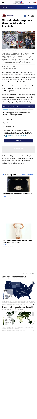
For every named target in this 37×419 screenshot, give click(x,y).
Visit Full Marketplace (28, 174)
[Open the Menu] (2, 2)
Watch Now (32, 2)
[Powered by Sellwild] (31, 273)
